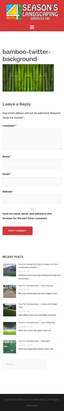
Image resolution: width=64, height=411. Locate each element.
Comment (9, 125)
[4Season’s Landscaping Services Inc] (32, 11)
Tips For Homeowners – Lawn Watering (36, 322)
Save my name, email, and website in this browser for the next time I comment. (27, 216)
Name (7, 156)
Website (7, 191)
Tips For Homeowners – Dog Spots (34, 341)
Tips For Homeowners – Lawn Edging (35, 285)
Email (7, 174)
